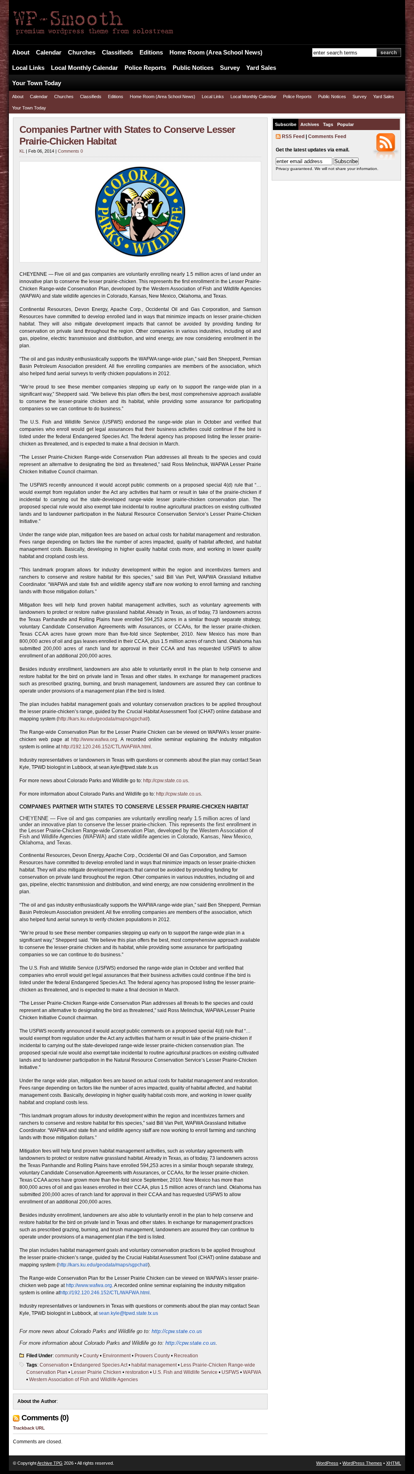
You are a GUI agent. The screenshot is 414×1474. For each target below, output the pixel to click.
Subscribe (285, 124)
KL (22, 151)
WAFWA (252, 1372)
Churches (81, 52)
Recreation (186, 1356)
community (67, 1356)
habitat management (154, 1365)
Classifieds (117, 52)
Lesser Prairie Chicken (96, 1372)
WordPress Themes (362, 1463)
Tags (328, 124)
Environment (117, 1356)
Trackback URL (29, 1428)
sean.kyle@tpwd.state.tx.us (128, 1313)
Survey (230, 68)
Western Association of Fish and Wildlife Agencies (83, 1379)
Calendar (48, 52)
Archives (309, 124)
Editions (151, 52)
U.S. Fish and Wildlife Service (185, 1372)
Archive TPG (50, 1463)
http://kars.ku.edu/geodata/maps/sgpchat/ (103, 719)
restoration (137, 1372)
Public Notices (193, 68)
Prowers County (152, 1356)
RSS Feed (293, 136)
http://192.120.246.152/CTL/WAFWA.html (106, 747)
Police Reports (145, 68)
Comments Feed (327, 136)
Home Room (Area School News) (215, 52)
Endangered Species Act (100, 1365)
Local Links (28, 68)
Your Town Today (36, 83)
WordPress (327, 1463)
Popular (345, 124)
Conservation (54, 1365)
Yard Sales (261, 68)
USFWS (230, 1372)
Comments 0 (70, 151)
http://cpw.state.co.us (165, 780)
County (91, 1356)
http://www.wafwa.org (94, 739)
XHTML (393, 1463)
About (21, 52)
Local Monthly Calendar (84, 68)
